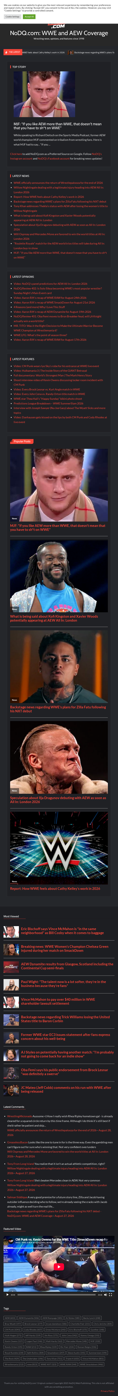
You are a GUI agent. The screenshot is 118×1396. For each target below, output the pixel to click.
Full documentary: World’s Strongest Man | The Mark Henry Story (53, 375)
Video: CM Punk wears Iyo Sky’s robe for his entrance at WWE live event (56, 366)
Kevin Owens (14, 1341)
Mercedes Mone (76, 1341)
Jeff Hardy (33, 1335)
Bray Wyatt (13, 1323)
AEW (10, 1318)
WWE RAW (68, 1364)
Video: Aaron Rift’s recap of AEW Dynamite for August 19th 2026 (52, 311)
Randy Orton (13, 1347)
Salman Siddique (17, 1197)
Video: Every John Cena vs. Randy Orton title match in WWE (49, 394)
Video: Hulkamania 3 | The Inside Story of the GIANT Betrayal (50, 370)
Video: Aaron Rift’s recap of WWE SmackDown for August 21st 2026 (54, 302)
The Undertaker (33, 1358)
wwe (32, 1364)
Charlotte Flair (80, 1323)
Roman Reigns (86, 1347)
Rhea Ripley (48, 1347)
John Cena (69, 1335)
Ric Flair (67, 1347)
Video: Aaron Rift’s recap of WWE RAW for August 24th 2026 (50, 297)
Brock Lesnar (33, 1323)
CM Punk (12, 1329)
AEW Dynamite (29, 1318)
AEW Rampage (52, 1318)
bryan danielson (56, 1323)
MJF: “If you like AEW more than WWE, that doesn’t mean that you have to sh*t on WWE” (58, 125)
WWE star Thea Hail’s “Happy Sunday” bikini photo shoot (48, 398)
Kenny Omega (90, 1335)
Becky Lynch (91, 1318)
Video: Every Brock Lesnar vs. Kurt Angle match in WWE (47, 389)
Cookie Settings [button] (13, 16)
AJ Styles (73, 1318)
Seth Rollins (35, 1352)
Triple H (72, 1358)
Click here (16, 154)
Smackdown (55, 1352)
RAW (31, 1347)
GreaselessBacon (17, 1142)
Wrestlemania (14, 1364)
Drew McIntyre (56, 1329)
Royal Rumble (14, 1352)
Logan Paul (34, 1341)
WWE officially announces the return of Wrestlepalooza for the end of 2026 (58, 182)
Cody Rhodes (33, 1329)
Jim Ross (51, 1335)
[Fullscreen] (110, 1294)
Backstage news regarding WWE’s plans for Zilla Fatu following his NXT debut (77, 52)
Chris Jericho (103, 1323)
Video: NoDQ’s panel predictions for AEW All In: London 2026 (50, 283)
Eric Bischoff (78, 1329)
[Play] (7, 1294)
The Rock (12, 1358)
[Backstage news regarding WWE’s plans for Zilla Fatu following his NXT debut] (37, 52)
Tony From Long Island (20, 1163)
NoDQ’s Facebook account (54, 158)
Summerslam (98, 1352)
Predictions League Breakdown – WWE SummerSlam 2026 (48, 403)
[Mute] (105, 1294)
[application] (59, 1267)
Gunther (97, 1329)
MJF (95, 1341)
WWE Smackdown (91, 1364)
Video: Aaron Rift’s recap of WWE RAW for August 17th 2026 (50, 339)
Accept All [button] (29, 16)
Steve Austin (76, 1352)
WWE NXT (48, 1364)
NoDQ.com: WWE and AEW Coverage (59, 33)
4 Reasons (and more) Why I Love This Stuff (39, 307)
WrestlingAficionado (19, 1116)
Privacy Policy (107, 1391)
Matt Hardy (54, 1341)
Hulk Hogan (13, 1335)
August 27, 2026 (25, 1173)
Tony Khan (54, 1358)
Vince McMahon (93, 1358)
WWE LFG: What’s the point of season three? (40, 335)
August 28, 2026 (25, 1156)
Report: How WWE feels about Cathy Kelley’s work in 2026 (49, 196)
